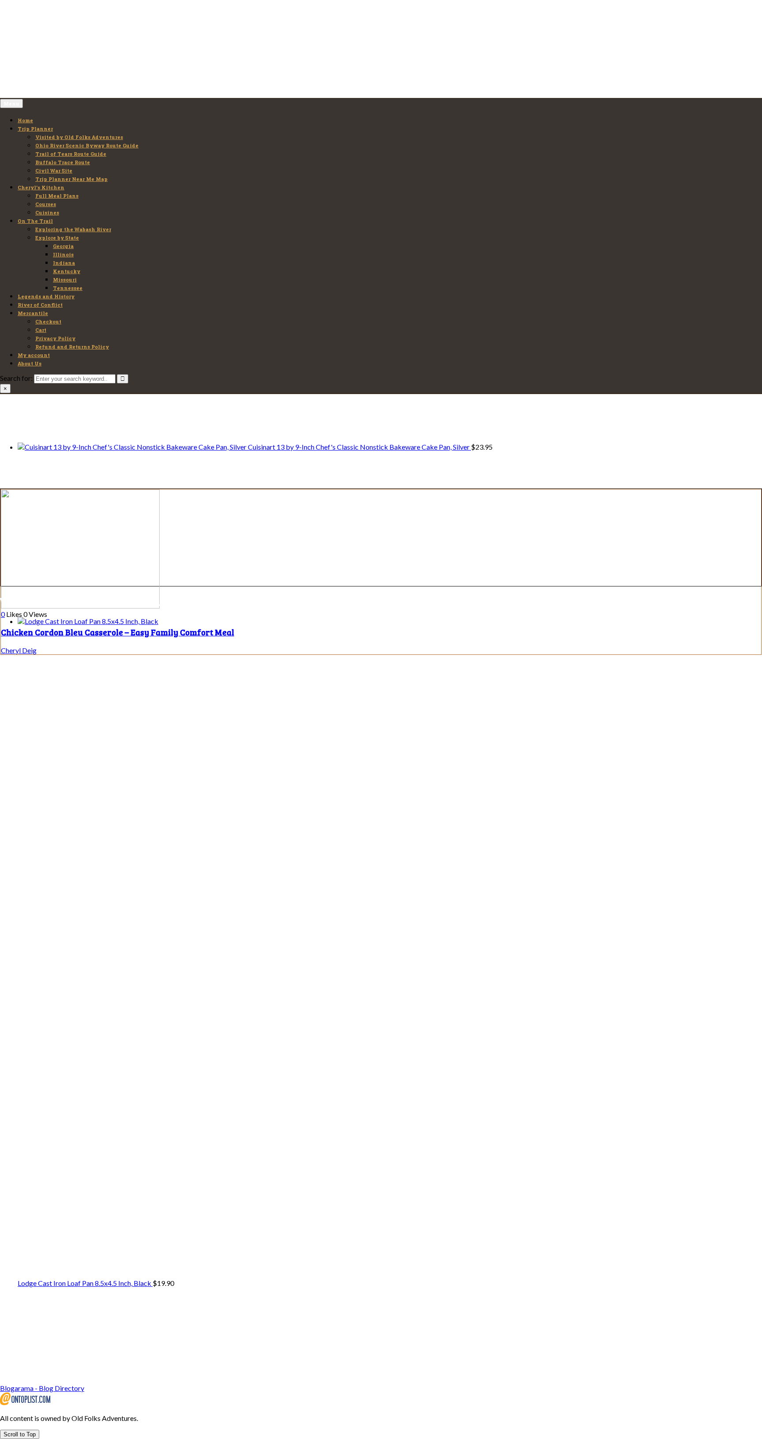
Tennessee (67, 288)
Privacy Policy (55, 338)
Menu (11, 103)
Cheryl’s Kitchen (41, 187)
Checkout (48, 321)
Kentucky (66, 271)
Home (25, 120)
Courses (45, 204)
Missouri (65, 279)
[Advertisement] (66, 52)
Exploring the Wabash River (73, 229)
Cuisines (47, 212)
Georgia (63, 246)
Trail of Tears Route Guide (70, 153)
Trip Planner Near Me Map (71, 179)
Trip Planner (35, 128)
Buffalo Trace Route (62, 162)
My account (34, 355)
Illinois (63, 254)
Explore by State (57, 237)
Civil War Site (53, 170)
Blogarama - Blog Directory (42, 1388)
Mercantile (33, 313)
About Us (29, 363)
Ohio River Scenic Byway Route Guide (86, 145)
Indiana (64, 262)
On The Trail (35, 221)
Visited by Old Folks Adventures (79, 137)
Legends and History (46, 296)
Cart (40, 330)
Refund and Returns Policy (72, 346)
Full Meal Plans (56, 195)
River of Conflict (40, 304)
